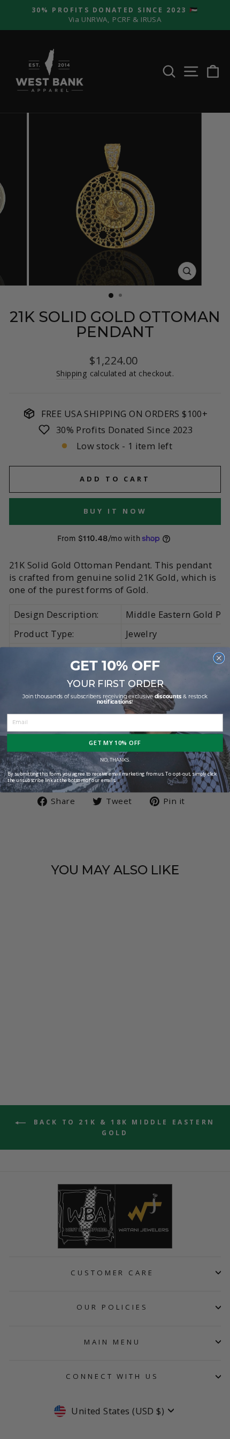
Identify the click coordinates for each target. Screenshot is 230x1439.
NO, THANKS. (115, 760)
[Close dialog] (219, 658)
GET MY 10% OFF (115, 743)
